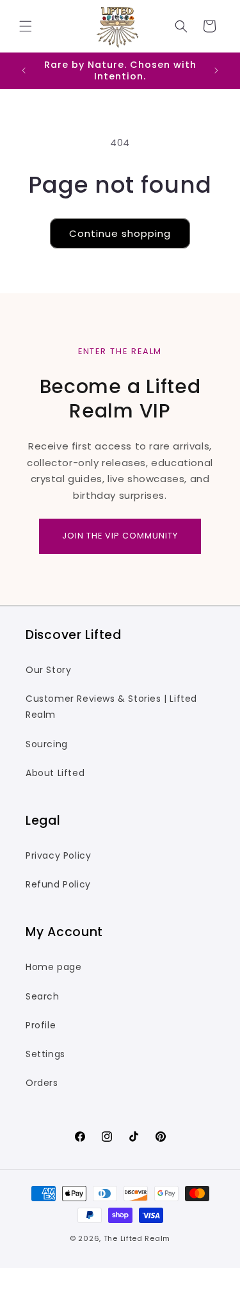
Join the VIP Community (120, 535)
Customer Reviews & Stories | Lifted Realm (111, 706)
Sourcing (47, 744)
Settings (45, 1054)
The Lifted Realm (137, 1238)
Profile (41, 1025)
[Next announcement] (216, 70)
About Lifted (55, 772)
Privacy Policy (58, 855)
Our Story (48, 669)
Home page (53, 966)
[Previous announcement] (24, 70)
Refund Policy (58, 884)
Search (43, 996)
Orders (42, 1082)
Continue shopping (120, 233)
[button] (26, 26)
